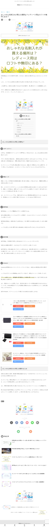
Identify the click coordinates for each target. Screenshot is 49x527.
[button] (37, 422)
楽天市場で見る (18, 306)
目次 (24, 116)
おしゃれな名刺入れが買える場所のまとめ (23, 135)
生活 (3, 401)
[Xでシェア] (11, 422)
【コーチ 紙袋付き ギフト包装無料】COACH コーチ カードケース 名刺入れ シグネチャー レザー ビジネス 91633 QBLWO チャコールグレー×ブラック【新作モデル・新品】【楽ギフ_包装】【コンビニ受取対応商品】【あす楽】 (30, 318)
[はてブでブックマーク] (21, 422)
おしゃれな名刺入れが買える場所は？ (23, 120)
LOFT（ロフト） (20, 123)
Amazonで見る (29, 306)
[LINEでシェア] (32, 422)
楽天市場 (19, 129)
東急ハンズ (19, 125)
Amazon (19, 131)
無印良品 (19, 127)
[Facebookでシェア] (16, 422)
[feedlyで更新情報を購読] (18, 431)
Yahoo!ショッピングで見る (18, 309)
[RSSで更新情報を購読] (30, 431)
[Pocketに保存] (27, 422)
